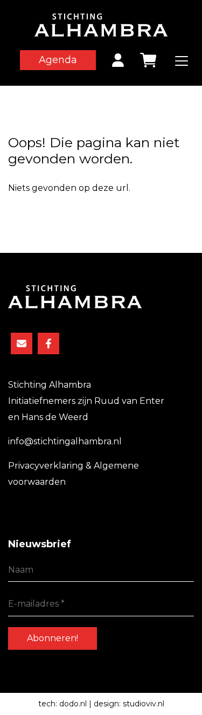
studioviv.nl (143, 704)
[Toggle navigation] (181, 61)
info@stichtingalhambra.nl (65, 441)
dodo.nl (73, 704)
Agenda (58, 60)
